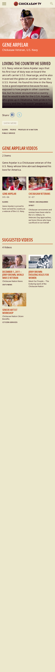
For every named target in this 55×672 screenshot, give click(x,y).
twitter (19, 114)
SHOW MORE (10, 123)
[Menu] (4, 4)
